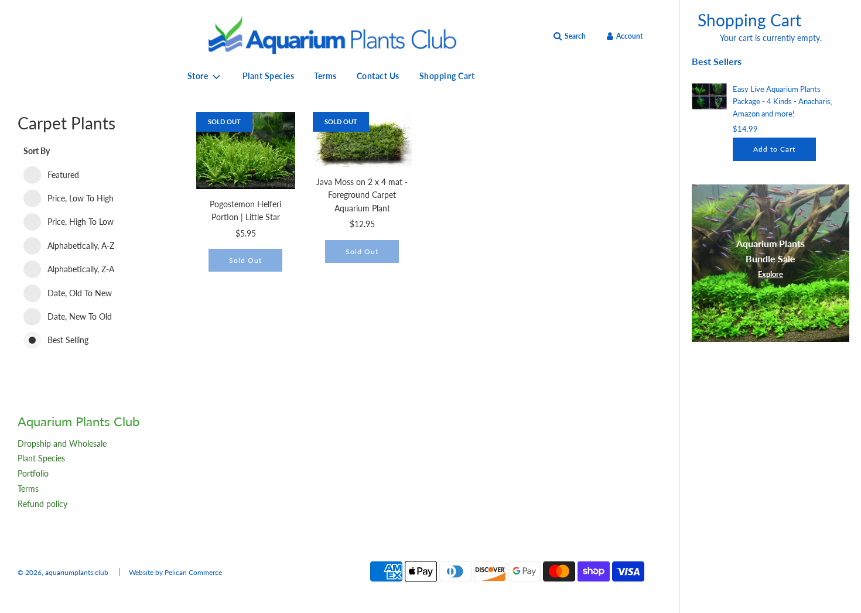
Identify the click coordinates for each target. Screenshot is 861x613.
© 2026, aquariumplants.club (63, 572)
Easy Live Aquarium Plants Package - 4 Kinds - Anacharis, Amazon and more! (782, 101)
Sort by (36, 151)
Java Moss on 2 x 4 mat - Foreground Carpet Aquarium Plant (362, 195)
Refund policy (42, 504)
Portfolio (33, 473)
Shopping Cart (447, 76)
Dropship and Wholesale (62, 443)
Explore (770, 274)
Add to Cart (774, 149)
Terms (325, 76)
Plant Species (268, 76)
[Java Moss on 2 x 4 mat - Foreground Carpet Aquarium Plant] (362, 139)
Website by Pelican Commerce (175, 572)
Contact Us (378, 76)
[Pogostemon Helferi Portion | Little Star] (245, 150)
